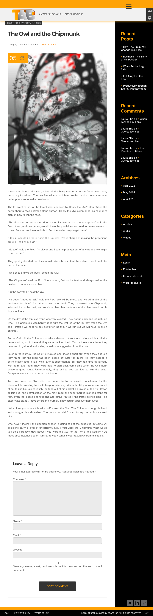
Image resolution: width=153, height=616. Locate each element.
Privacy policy (22, 613)
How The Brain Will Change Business (133, 48)
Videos (127, 237)
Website (17, 549)
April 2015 (129, 199)
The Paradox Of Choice (133, 149)
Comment (19, 479)
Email (17, 535)
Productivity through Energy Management (134, 87)
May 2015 (129, 192)
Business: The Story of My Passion (134, 58)
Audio (126, 230)
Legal (7, 613)
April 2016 (129, 185)
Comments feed (132, 276)
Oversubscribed (130, 131)
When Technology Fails (134, 120)
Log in (126, 262)
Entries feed (130, 269)
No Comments (49, 44)
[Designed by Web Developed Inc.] (145, 613)
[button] (129, 6)
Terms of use (42, 613)
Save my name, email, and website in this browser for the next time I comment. (57, 568)
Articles (127, 224)
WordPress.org (132, 282)
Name (17, 521)
